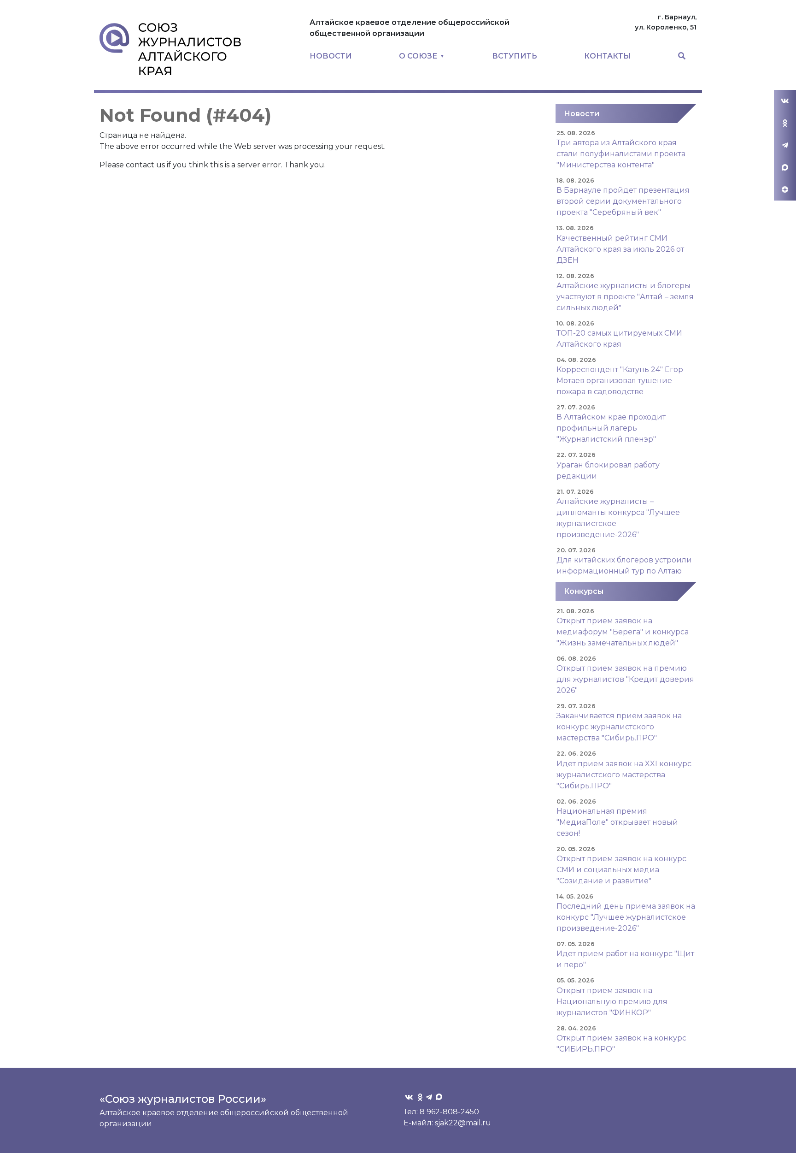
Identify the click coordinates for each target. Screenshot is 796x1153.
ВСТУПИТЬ (514, 56)
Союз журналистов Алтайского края (170, 49)
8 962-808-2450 (449, 1111)
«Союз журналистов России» (183, 1099)
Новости (581, 113)
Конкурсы (583, 591)
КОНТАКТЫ (607, 56)
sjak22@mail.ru (463, 1122)
